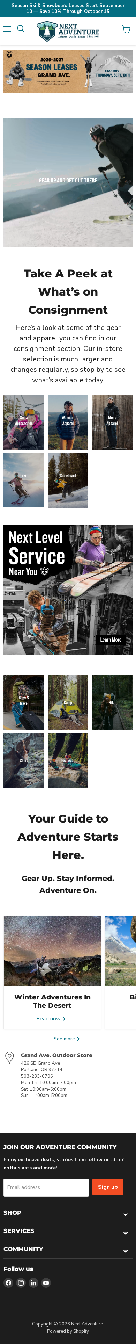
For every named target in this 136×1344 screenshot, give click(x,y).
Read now (49, 1018)
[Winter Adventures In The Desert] (52, 951)
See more (65, 1038)
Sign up (108, 1187)
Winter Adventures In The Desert (52, 1001)
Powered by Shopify (68, 1331)
